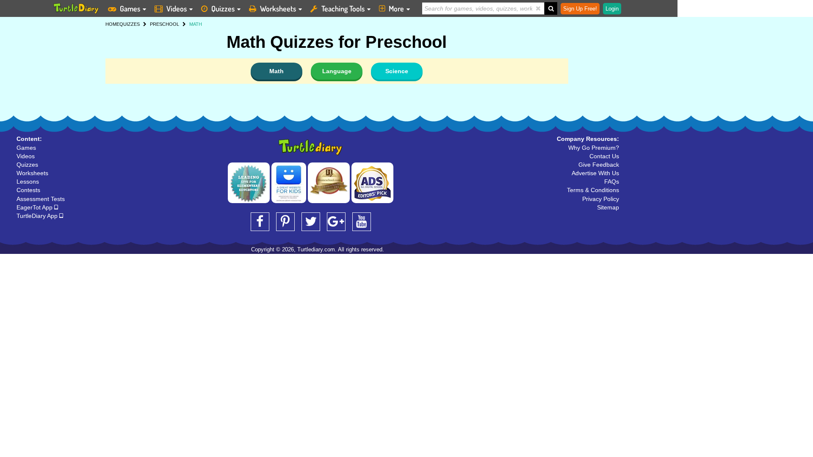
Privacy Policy (600, 198)
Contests (28, 190)
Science (396, 71)
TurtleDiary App (38, 215)
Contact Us (604, 156)
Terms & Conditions (593, 190)
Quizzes (223, 8)
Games (130, 8)
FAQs (611, 181)
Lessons (28, 181)
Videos (176, 8)
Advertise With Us (595, 173)
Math (276, 71)
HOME (112, 24)
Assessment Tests (41, 198)
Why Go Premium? (593, 147)
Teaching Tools (343, 8)
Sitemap (608, 207)
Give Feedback (598, 164)
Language (336, 71)
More (396, 8)
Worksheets (278, 8)
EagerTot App (35, 207)
